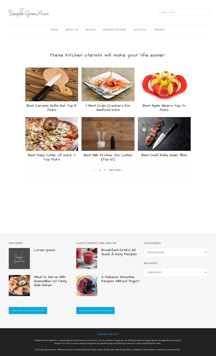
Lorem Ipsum (44, 250)
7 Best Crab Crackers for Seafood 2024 (108, 107)
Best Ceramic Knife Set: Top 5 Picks (52, 107)
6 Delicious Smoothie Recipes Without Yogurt (120, 279)
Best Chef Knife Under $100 (164, 155)
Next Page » (115, 170)
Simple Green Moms (29, 12)
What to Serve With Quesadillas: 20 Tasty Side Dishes (50, 281)
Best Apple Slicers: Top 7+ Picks (164, 107)
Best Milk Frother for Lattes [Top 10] (108, 157)
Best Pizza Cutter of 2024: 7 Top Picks (51, 157)
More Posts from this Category (28, 310)
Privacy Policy (108, 334)
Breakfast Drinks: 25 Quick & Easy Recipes (119, 252)
